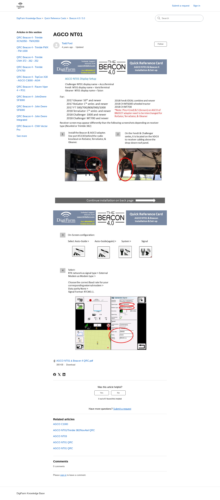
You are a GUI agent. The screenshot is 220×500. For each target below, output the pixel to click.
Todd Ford (67, 43)
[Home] (20, 6)
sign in (63, 475)
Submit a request (180, 5)
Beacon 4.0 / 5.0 (77, 18)
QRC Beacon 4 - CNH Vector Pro (32, 128)
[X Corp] (59, 374)
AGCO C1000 (60, 424)
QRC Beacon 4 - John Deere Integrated (32, 118)
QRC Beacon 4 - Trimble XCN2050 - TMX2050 (30, 39)
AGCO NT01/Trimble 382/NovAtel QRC (74, 430)
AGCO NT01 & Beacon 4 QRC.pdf (74, 360)
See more (22, 136)
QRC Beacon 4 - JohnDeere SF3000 (31, 98)
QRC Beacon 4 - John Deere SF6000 (32, 108)
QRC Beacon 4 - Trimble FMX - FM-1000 (32, 49)
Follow (160, 44)
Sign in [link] (196, 5)
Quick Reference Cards (55, 18)
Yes (101, 393)
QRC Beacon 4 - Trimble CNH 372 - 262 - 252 (30, 59)
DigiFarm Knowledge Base (29, 18)
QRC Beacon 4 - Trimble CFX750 (30, 69)
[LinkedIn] (63, 374)
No (118, 393)
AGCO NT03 (60, 436)
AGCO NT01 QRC (63, 442)
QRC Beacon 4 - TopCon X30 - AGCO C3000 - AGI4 (32, 79)
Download (70, 365)
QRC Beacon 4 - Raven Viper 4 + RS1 (32, 88)
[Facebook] (54, 374)
